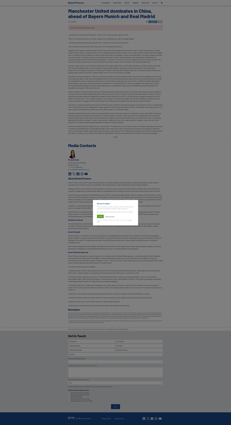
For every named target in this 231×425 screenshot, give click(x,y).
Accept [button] (100, 216)
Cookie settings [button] (109, 216)
